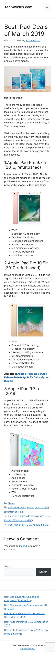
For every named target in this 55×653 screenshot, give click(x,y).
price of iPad (42, 507)
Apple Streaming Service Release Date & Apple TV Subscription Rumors (26, 377)
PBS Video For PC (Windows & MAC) (28, 524)
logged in (24, 546)
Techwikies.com (18, 7)
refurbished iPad (13, 511)
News (11, 503)
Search (8, 566)
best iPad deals (17, 507)
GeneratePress (27, 648)
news (30, 507)
